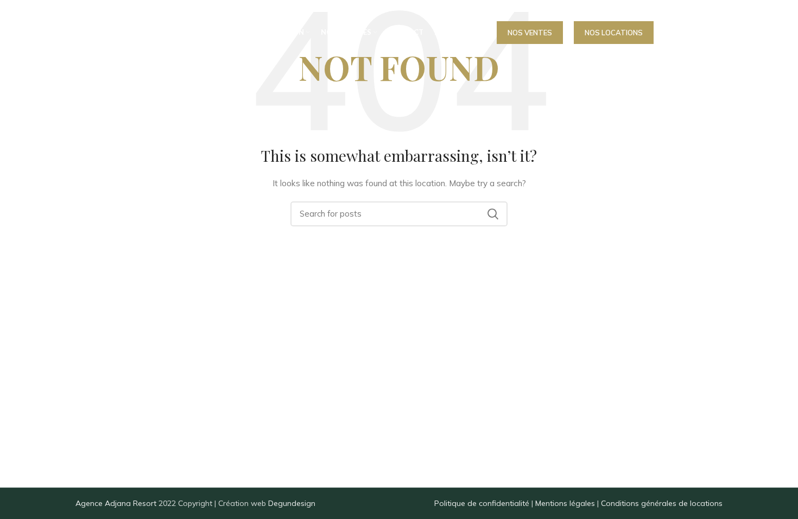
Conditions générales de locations (662, 503)
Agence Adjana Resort (115, 503)
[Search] (669, 32)
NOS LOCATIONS (614, 32)
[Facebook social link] (694, 32)
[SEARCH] (492, 213)
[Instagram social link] (714, 32)
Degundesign (291, 503)
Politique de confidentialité (481, 503)
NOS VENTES (530, 32)
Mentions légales (565, 503)
